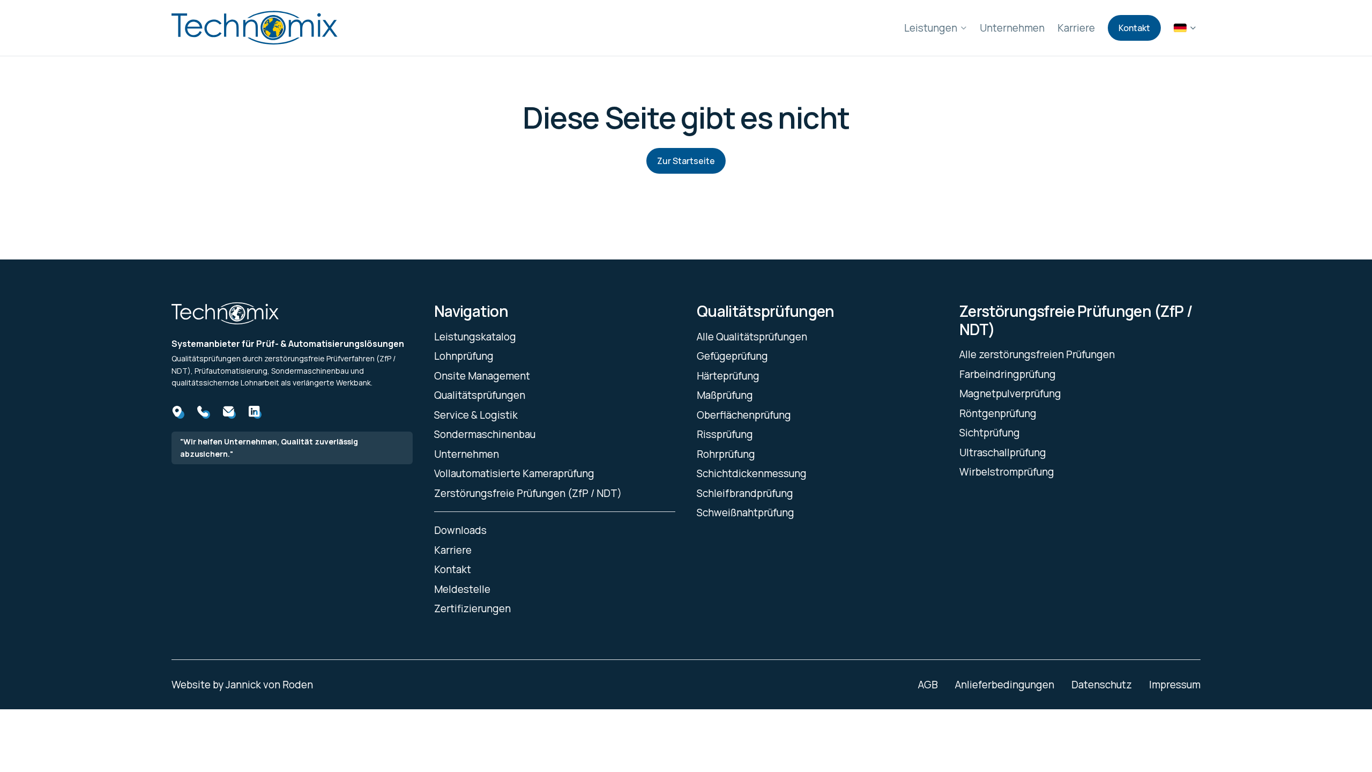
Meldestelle (462, 589)
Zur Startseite (686, 161)
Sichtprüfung (989, 433)
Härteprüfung (728, 376)
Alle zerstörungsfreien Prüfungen (1037, 354)
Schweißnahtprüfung (745, 512)
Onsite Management (482, 376)
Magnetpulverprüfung (1010, 393)
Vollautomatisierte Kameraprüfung (514, 473)
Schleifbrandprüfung (745, 493)
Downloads (460, 530)
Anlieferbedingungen (1004, 685)
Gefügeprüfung (732, 356)
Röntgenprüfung (998, 413)
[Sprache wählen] (1184, 27)
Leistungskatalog (475, 337)
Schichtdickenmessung (752, 473)
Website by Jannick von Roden (242, 685)
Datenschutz (1101, 685)
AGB (928, 685)
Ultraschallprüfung (1002, 452)
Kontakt (1134, 28)
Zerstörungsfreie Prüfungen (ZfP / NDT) (528, 493)
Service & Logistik (476, 415)
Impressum (1174, 685)
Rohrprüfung (726, 454)
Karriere (1076, 28)
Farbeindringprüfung (1007, 374)
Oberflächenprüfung (744, 415)
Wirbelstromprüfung (1006, 472)
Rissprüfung (725, 434)
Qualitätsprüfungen (479, 395)
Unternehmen (1012, 28)
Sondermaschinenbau (484, 434)
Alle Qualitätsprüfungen (752, 337)
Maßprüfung (725, 395)
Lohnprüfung (464, 356)
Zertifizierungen (472, 608)
